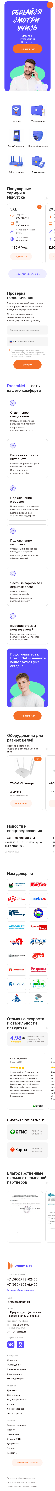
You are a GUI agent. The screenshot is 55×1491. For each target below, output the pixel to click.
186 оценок (36, 1134)
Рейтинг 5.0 (37, 1148)
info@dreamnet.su (19, 1301)
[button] (27, 48)
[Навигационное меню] (50, 5)
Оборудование (16, 172)
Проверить (27, 364)
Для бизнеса (38, 172)
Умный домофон (16, 146)
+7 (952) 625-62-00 (22, 1285)
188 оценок (37, 1151)
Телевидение (38, 121)
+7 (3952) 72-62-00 (22, 1279)
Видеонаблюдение (38, 146)
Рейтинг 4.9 (36, 1131)
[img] (16, 135)
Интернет (17, 121)
